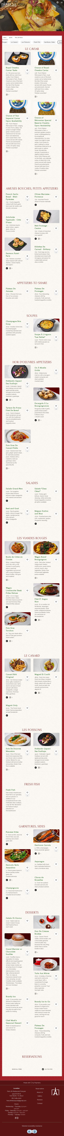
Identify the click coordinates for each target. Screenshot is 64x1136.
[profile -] (57, 2)
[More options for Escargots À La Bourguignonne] (56, 406)
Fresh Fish (37, 42)
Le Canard (14, 42)
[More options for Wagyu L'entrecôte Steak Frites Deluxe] (27, 591)
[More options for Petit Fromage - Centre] (56, 228)
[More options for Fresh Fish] (27, 793)
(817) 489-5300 (16, 1098)
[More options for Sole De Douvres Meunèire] (27, 751)
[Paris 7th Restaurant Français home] (8, 4)
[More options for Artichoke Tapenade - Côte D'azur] (27, 220)
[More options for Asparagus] (56, 864)
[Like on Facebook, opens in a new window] (15, 1118)
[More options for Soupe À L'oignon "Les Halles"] (56, 337)
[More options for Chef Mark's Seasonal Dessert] (27, 1023)
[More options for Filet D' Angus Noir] (56, 602)
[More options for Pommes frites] (27, 835)
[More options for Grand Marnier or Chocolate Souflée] (27, 952)
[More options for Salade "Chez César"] (56, 491)
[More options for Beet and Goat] (27, 511)
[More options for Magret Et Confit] (56, 677)
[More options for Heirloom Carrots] (56, 848)
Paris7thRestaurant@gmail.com (16, 1100)
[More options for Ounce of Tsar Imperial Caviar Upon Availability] (27, 118)
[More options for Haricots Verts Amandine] (27, 868)
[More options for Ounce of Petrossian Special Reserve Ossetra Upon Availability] (56, 120)
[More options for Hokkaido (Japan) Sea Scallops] (27, 384)
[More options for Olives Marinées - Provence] (56, 197)
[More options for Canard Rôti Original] (27, 677)
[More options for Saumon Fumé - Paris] (27, 256)
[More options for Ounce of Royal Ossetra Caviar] (56, 70)
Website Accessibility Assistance (32, 1126)
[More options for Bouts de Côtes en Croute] (27, 560)
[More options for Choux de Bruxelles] (56, 880)
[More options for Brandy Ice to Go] (56, 1004)
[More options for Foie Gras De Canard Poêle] (27, 448)
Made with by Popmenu (21, 1083)
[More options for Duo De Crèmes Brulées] (56, 934)
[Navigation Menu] (62, 2)
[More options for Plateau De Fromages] (56, 291)
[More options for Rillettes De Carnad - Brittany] (56, 249)
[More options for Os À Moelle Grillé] (56, 370)
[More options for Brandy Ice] (27, 999)
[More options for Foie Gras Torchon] (27, 631)
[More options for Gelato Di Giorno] (27, 921)
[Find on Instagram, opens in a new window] (17, 1118)
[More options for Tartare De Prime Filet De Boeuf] (27, 410)
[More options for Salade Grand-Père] (27, 491)
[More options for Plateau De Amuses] (27, 291)
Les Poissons (26, 42)
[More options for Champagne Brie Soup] (27, 324)
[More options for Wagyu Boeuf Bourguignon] (56, 560)
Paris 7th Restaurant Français (55, 1091)
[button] (18, 75)
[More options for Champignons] (27, 891)
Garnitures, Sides (49, 42)
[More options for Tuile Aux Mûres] (56, 976)
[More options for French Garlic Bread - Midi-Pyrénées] (27, 197)
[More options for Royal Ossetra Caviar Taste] (27, 70)
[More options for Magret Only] (27, 708)
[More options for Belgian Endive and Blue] (56, 514)
